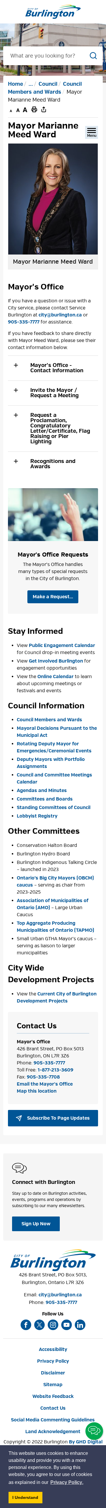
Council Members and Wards (49, 720)
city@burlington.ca (60, 315)
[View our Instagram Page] (53, 1325)
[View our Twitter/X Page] (39, 1325)
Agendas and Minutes (42, 790)
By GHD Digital (85, 1442)
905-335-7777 (23, 322)
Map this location (37, 1091)
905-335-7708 (43, 1077)
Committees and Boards (45, 799)
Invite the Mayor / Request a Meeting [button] (54, 393)
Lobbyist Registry (37, 816)
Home (15, 84)
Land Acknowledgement (52, 1432)
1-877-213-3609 (55, 1070)
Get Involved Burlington (56, 661)
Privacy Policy (53, 1361)
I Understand (27, 1499)
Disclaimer (53, 1373)
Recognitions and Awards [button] (52, 464)
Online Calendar (55, 677)
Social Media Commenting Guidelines (53, 1420)
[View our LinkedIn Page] (80, 1325)
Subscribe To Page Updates (58, 1118)
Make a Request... (53, 597)
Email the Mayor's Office (45, 1084)
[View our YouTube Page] (66, 1325)
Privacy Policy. (67, 1483)
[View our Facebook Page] (26, 1325)
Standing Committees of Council (53, 808)
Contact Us (53, 1408)
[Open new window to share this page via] (44, 109)
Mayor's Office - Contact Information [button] (56, 368)
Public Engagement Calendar (62, 645)
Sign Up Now (35, 1224)
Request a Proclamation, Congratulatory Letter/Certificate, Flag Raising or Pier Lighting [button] (60, 428)
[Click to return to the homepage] (53, 12)
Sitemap (52, 1385)
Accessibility (53, 1349)
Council (48, 84)
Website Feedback (53, 1396)
